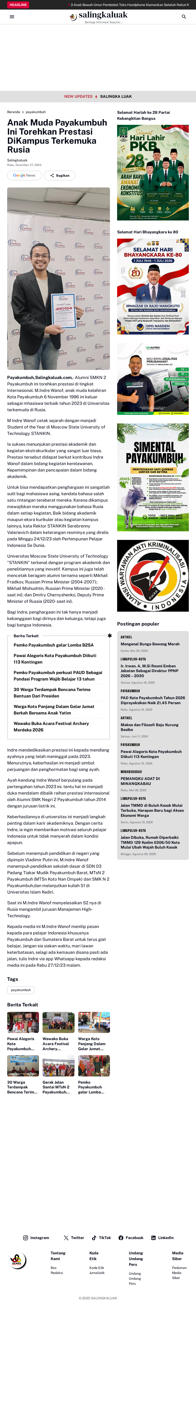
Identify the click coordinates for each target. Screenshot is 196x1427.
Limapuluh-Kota (133, 659)
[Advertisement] (98, 33)
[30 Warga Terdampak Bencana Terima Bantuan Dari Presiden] (23, 1065)
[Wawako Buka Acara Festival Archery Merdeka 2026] (58, 1022)
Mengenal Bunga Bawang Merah (150, 644)
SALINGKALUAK (104, 1298)
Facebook (134, 1237)
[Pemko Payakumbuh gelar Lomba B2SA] (94, 1065)
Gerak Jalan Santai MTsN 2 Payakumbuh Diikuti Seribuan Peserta (57, 1087)
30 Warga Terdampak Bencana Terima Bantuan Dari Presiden (52, 692)
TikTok (105, 1237)
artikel (126, 637)
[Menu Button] (12, 17)
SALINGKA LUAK (116, 96)
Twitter (77, 1237)
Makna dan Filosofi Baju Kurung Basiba (150, 727)
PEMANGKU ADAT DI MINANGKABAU (140, 781)
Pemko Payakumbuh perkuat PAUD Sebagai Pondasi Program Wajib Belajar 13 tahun (58, 675)
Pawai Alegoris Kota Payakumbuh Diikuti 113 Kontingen (55, 658)
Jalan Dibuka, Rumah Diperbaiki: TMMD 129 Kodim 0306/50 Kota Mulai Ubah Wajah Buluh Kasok (150, 842)
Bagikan (62, 175)
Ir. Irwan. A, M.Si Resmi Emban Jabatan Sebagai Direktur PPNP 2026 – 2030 (149, 671)
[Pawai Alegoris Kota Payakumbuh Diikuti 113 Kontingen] (23, 1022)
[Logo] (17, 1260)
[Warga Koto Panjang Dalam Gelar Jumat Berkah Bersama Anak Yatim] (94, 1022)
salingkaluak (103, 14)
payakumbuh (21, 990)
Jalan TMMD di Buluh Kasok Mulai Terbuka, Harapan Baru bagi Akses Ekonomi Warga (152, 810)
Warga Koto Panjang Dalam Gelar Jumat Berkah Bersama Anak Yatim (54, 709)
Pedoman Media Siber (179, 1273)
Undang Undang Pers (135, 1278)
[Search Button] (184, 17)
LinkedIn (166, 1237)
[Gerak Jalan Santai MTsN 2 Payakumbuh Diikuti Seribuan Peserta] (58, 1065)
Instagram (39, 1237)
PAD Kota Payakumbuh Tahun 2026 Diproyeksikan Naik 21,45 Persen (153, 700)
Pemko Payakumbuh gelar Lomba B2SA (54, 645)
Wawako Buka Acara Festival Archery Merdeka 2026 (51, 726)
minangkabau (131, 772)
